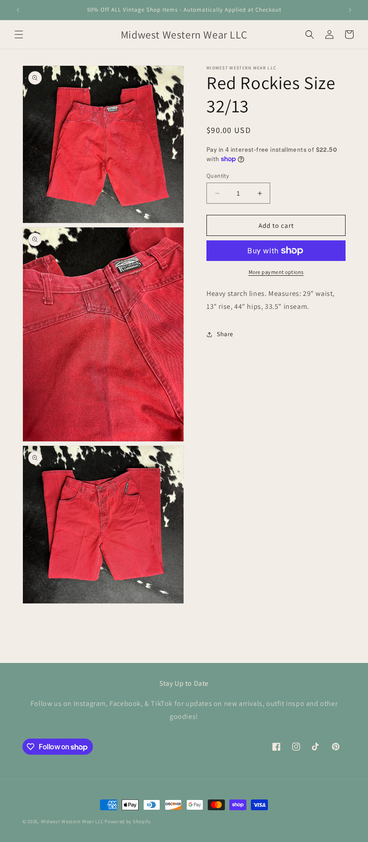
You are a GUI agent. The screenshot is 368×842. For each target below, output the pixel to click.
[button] (19, 34)
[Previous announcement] (18, 10)
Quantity (217, 176)
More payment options (276, 272)
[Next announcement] (350, 10)
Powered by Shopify (128, 821)
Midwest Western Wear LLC (72, 821)
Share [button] (225, 334)
